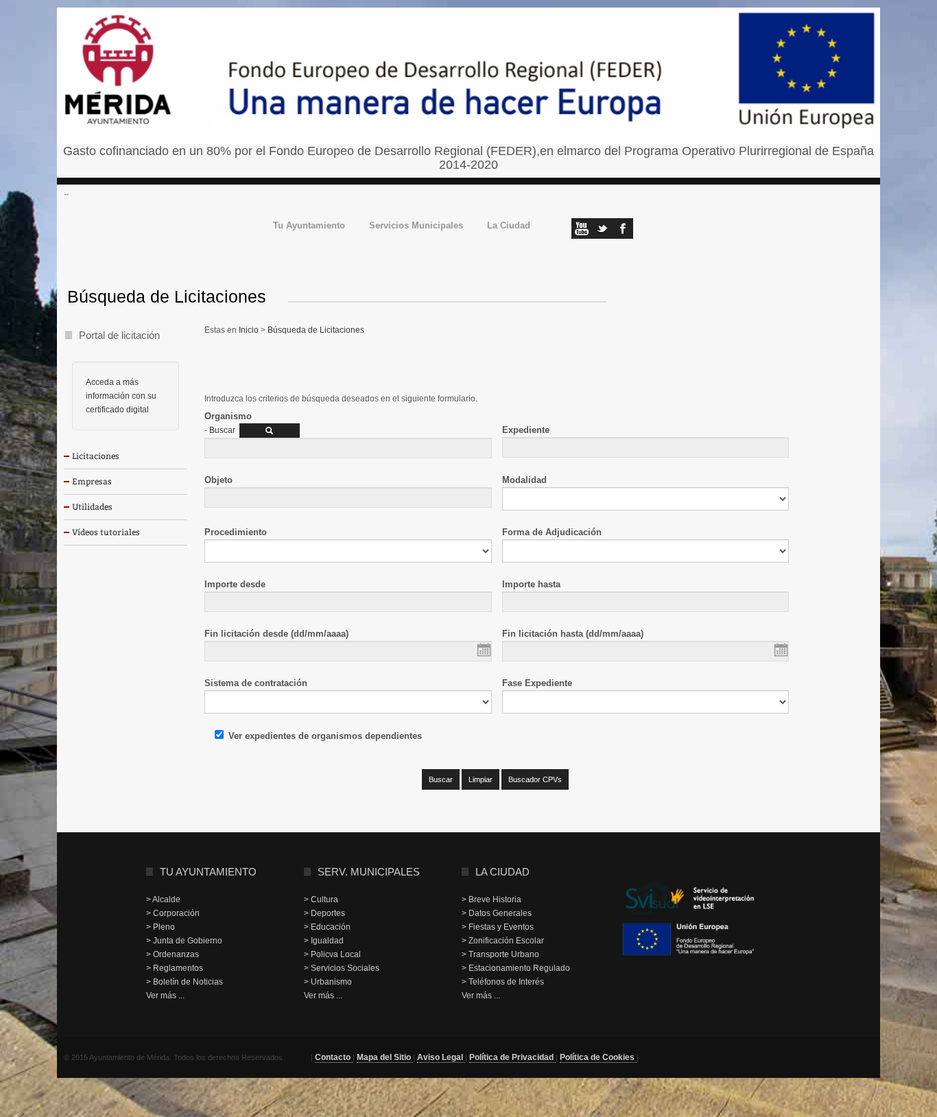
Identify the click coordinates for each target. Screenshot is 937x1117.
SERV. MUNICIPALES (369, 872)
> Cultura (321, 899)
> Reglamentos (174, 968)
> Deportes (324, 913)
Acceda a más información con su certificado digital (121, 395)
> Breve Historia (491, 899)
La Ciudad (508, 226)
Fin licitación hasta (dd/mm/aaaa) (572, 633)
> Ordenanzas (172, 954)
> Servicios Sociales (341, 968)
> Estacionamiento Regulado (516, 968)
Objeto (218, 480)
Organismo (228, 416)
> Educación (327, 927)
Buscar (222, 430)
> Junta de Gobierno (184, 940)
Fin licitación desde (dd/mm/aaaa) (276, 633)
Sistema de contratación (255, 683)
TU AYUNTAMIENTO (208, 872)
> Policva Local (332, 954)
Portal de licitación (119, 335)
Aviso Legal (441, 1057)
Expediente (525, 430)
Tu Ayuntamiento (309, 226)
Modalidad (524, 480)
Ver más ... (165, 995)
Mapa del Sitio (385, 1057)
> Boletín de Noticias (184, 982)
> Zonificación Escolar (503, 940)
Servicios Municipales (416, 226)
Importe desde (234, 584)
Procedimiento (235, 532)
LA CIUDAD (502, 872)
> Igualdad (324, 940)
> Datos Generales (497, 913)
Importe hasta (531, 584)
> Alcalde (163, 899)
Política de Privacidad (512, 1057)
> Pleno (160, 927)
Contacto (334, 1057)
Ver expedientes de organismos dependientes (325, 736)
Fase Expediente (537, 683)
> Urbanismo (328, 982)
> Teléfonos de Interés (503, 982)
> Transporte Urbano (500, 954)
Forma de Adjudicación (552, 532)
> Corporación (173, 913)
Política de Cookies (598, 1057)
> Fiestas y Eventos (498, 927)
